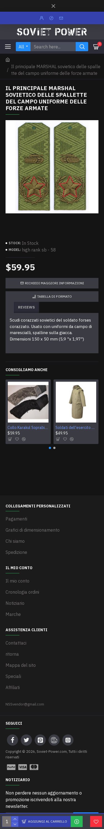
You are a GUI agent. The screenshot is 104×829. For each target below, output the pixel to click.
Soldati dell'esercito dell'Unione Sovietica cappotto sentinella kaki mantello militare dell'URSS (76, 427)
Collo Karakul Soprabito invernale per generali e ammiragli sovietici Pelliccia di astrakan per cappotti (28, 427)
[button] (50, 448)
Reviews (26, 307)
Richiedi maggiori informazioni (54, 283)
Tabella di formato (54, 296)
